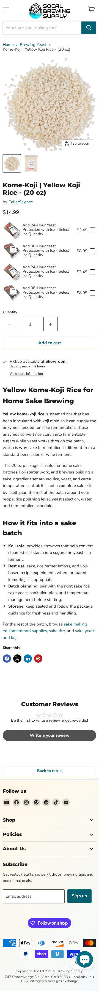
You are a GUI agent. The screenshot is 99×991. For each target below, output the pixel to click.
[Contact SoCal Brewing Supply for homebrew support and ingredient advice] (6, 802)
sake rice (57, 630)
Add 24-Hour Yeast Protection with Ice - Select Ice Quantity (46, 230)
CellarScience (21, 202)
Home (8, 44)
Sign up (79, 896)
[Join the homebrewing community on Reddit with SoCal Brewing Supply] (46, 802)
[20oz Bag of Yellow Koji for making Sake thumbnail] (31, 163)
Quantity (10, 312)
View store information (26, 374)
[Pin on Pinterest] (38, 658)
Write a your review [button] (50, 735)
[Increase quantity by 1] (51, 324)
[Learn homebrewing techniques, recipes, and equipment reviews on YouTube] (66, 802)
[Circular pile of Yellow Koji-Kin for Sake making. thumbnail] (12, 163)
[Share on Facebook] (7, 658)
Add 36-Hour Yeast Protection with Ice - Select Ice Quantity (46, 250)
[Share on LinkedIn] (28, 658)
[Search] (88, 27)
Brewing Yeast (33, 44)
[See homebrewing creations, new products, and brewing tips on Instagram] (26, 802)
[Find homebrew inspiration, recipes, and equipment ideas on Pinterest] (36, 802)
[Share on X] (17, 658)
